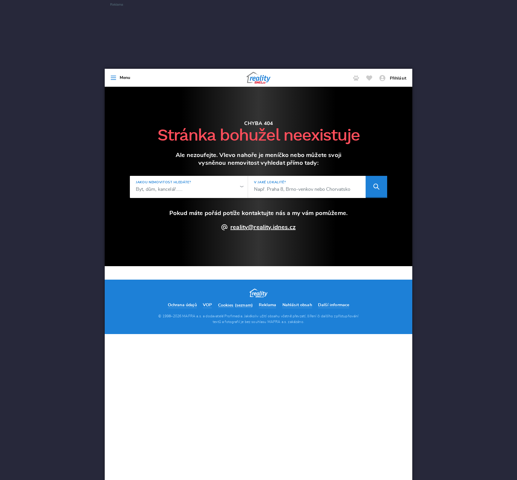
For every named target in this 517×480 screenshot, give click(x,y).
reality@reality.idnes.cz (263, 227)
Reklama (267, 305)
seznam (243, 305)
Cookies (226, 305)
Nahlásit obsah (297, 305)
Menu (125, 78)
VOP (207, 305)
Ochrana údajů (182, 305)
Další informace (333, 305)
